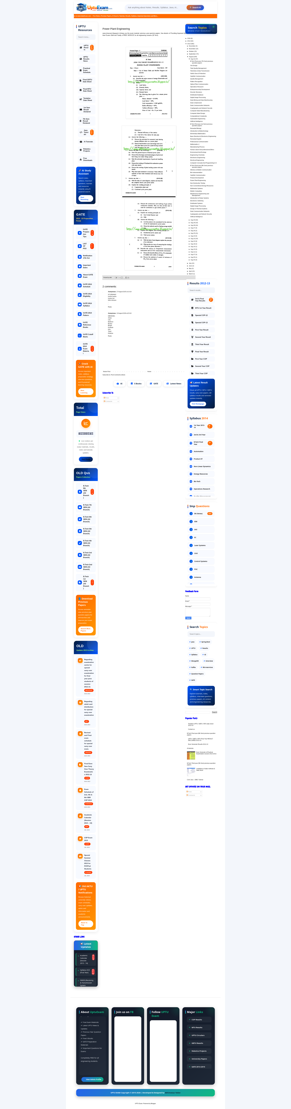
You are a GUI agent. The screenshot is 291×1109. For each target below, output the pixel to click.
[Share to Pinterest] (128, 277)
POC (196, 569)
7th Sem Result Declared (86, 121)
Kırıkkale (110, 327)
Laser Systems (200, 545)
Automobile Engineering (197, 119)
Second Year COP (202, 366)
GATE (156, 383)
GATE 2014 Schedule (87, 285)
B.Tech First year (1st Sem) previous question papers (201, 124)
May (190, 268)
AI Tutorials (88, 142)
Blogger (153, 1103)
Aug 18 (193, 244)
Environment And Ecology (198, 152)
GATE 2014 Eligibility (87, 295)
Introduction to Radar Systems (199, 198)
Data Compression (196, 103)
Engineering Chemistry (197, 155)
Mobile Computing (196, 191)
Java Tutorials (88, 132)
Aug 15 (193, 249)
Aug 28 (193, 225)
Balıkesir (110, 322)
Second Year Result (203, 337)
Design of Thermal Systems (198, 209)
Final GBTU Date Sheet (87, 81)
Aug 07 (193, 254)
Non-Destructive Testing (197, 183)
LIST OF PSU (87, 246)
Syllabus (194, 655)
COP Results (197, 1019)
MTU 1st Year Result (203, 308)
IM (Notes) (202, 513)
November (192, 49)
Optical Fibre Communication (199, 84)
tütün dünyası (112, 300)
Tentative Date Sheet (87, 99)
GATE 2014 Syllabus (87, 304)
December (192, 46)
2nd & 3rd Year (199, 435)
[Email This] (120, 277)
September (192, 54)
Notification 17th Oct (87, 257)
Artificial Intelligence (196, 121)
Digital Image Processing (198, 97)
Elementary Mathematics (198, 133)
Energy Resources (201, 474)
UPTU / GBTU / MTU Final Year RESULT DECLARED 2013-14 (200, 739)
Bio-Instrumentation (196, 172)
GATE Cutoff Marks (88, 335)
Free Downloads (87, 159)
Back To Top (84, 924)
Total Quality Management (198, 68)
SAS (195, 529)
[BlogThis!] (122, 277)
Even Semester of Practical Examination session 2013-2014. (206, 753)
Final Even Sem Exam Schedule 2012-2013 (85, 970)
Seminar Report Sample (85, 981)
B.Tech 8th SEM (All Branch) (88, 492)
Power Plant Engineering (198, 180)
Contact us (191, 729)
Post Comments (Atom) (118, 375)
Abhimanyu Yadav (173, 1093)
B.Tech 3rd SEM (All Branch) (87, 555)
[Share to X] (124, 277)
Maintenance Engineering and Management (199, 194)
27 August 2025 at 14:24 (124, 291)
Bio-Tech (197, 481)
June (190, 266)
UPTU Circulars (198, 1035)
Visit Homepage (198, 404)
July (190, 263)
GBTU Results (197, 1043)
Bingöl (110, 325)
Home (149, 371)
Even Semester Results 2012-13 (198, 744)
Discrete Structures (196, 92)
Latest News (175, 383)
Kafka (193, 667)
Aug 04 (193, 260)
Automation (198, 451)
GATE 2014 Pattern (87, 314)
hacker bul (111, 298)
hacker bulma (112, 296)
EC (195, 537)
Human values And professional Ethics (202, 149)
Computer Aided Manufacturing (199, 111)
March (191, 274)
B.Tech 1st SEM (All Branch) (88, 582)
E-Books (138, 383)
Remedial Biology (195, 128)
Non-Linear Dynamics (202, 466)
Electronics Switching (196, 201)
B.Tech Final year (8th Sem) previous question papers (201, 166)
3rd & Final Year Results (203, 300)
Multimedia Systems (196, 188)
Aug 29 (193, 223)
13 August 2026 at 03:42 (124, 313)
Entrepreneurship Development (200, 89)
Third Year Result (202, 344)
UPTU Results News (86, 59)
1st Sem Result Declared (87, 110)
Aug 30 (193, 220)
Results (205, 648)
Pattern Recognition (196, 81)
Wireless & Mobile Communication (201, 170)
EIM (195, 521)
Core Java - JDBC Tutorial (195, 780)
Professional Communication (199, 141)
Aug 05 (193, 257)
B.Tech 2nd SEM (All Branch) (87, 567)
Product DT (198, 459)
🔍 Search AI (195, 8)
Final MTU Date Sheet (87, 90)
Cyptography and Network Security (201, 214)
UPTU (193, 648)
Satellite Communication (197, 76)
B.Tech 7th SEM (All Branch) (87, 507)
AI (121, 383)
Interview (209, 661)
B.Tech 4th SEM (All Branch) (87, 543)
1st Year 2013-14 (202, 426)
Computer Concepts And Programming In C (203, 163)
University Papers (199, 1059)
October (191, 51)
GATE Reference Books (87, 324)
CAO (196, 553)
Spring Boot (205, 642)
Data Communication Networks (199, 105)
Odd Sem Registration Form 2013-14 (86, 958)
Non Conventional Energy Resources (201, 186)
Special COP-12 (201, 315)
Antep (110, 318)
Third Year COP (201, 373)
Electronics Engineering (197, 157)
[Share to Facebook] (126, 277)
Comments (108, 401)
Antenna (197, 577)
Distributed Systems (196, 203)
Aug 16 (193, 246)
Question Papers (197, 674)
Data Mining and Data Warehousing (201, 100)
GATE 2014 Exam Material (88, 348)
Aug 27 (193, 228)
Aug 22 (193, 241)
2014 (189, 41)
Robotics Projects (86, 150)
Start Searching (84, 198)
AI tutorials (190, 748)
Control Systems (200, 561)
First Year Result (201, 330)
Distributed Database (196, 95)
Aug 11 (193, 252)
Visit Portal (86, 459)
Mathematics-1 (194, 144)
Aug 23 (193, 238)
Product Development (197, 178)
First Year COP (201, 359)
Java (192, 642)
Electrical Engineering (197, 160)
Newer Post (106, 371)
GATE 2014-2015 (198, 1067)
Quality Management (196, 79)
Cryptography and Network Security (201, 108)
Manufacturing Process (197, 147)
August (191, 56)
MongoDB (195, 661)
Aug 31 (193, 59)
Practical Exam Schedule (86, 70)
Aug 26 (193, 230)
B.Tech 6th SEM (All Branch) (87, 519)
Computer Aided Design (197, 113)
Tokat (109, 331)
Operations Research (196, 87)
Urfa (109, 320)
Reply (110, 307)
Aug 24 (193, 236)
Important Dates (87, 266)
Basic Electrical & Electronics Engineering (203, 136)
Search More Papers (85, 630)
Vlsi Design (193, 65)
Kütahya (110, 333)
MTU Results (197, 1027)
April (190, 271)
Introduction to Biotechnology (199, 131)
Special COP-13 (201, 322)
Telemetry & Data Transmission (199, 71)
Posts (107, 398)
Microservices (208, 667)
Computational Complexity (198, 116)
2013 (189, 44)
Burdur (110, 324)
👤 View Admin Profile (92, 1079)
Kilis (109, 329)
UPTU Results (88, 48)
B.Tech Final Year (202, 443)
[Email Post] (115, 277)
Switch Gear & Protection (198, 73)
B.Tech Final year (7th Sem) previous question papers (201, 62)
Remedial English (195, 139)
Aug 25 (193, 233)
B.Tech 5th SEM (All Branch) (87, 531)
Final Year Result (202, 352)
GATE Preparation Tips (88, 232)
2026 (189, 38)
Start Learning (83, 392)
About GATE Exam (88, 276)
